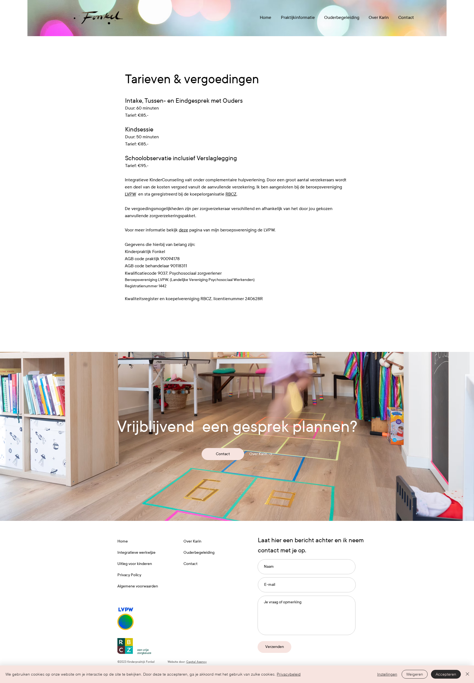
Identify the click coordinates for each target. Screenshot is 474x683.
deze (183, 230)
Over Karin (192, 541)
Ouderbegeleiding (199, 552)
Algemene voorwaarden (137, 586)
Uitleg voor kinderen (134, 563)
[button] (297, 17)
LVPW (130, 194)
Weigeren (414, 674)
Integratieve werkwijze (136, 552)
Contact (191, 563)
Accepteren (446, 674)
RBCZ (230, 194)
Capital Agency (196, 662)
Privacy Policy (129, 575)
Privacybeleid (289, 674)
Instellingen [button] (387, 674)
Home (122, 541)
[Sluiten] (467, 674)
